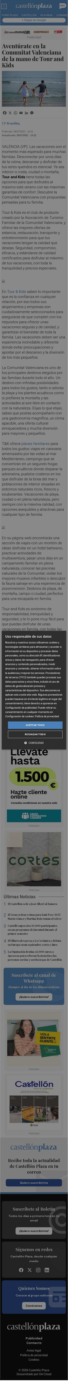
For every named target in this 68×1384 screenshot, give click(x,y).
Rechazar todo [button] (35, 734)
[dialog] (34, 690)
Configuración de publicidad (21, 707)
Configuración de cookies (19, 716)
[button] (34, 743)
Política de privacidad (47, 716)
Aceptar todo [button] (35, 725)
